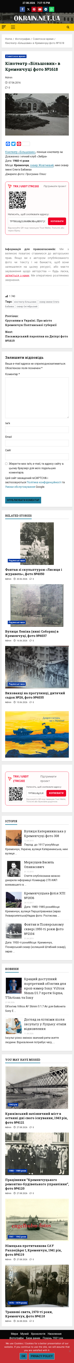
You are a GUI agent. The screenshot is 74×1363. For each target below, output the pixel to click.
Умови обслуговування (20, 486)
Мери (14, 1333)
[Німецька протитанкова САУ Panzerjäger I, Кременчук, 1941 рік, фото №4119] (37, 1220)
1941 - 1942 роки (17, 1237)
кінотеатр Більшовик (25, 302)
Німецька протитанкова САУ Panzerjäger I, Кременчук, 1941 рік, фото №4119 (33, 1250)
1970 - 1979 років (18, 1303)
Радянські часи (17, 560)
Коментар (12, 374)
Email (8, 436)
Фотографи (16, 1338)
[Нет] (69, 1351)
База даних (33, 1338)
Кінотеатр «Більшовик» (20, 152)
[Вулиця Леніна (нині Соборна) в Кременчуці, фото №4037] (37, 605)
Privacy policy (42, 1356)
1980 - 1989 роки (17, 1171)
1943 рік (13, 1104)
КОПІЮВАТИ (57, 221)
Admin (8, 77)
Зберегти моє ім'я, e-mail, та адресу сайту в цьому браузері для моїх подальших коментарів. (36, 468)
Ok (23, 1356)
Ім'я (7, 423)
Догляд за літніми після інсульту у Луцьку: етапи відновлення (45, 1024)
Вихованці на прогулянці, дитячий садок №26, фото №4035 (35, 695)
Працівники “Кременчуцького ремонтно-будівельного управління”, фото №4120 (37, 1184)
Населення (54, 1333)
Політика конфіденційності (44, 482)
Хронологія (38, 1333)
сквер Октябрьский (27, 306)
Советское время (15, 56)
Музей (24, 1333)
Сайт (8, 450)
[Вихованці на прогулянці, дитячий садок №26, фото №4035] (37, 667)
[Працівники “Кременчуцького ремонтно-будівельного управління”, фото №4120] (37, 1154)
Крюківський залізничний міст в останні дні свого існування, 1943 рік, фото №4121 (36, 1118)
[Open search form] (68, 27)
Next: (36, 336)
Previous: (31, 320)
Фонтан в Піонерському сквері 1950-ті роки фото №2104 (44, 929)
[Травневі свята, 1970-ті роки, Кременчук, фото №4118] (37, 1286)
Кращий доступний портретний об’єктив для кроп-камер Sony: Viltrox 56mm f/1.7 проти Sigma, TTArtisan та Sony (35, 988)
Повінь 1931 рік (53, 1338)
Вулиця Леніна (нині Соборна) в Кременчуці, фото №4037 (32, 633)
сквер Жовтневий (42, 165)
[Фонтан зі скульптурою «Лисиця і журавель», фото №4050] (37, 543)
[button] (4, 26)
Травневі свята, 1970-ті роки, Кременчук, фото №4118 (28, 1314)
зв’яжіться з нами (17, 275)
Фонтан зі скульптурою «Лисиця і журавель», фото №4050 (33, 571)
